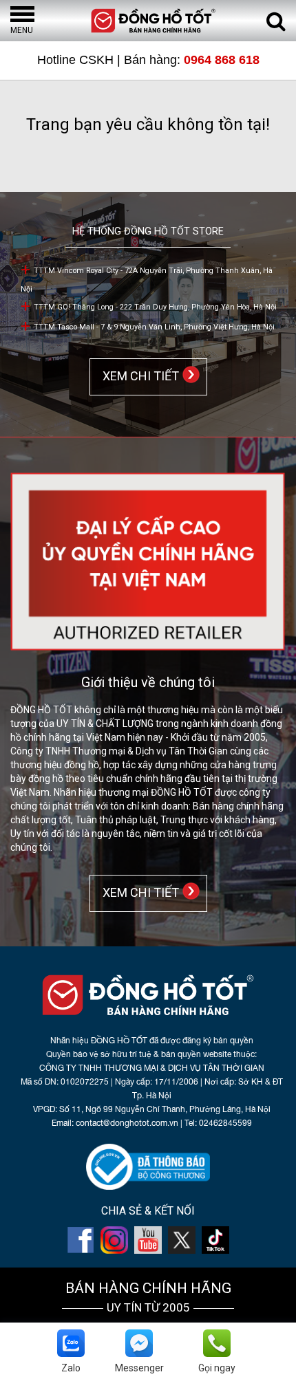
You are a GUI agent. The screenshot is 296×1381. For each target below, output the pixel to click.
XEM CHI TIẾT (138, 376)
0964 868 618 (222, 60)
